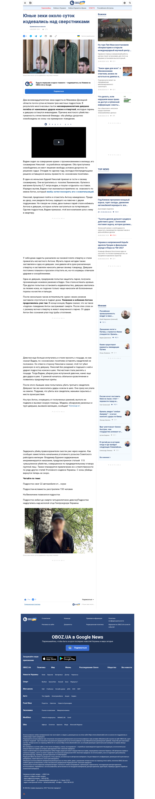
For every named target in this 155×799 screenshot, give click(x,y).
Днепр (67, 675)
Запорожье (59, 675)
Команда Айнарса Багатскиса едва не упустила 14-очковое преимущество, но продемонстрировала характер (112, 253)
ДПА (68, 689)
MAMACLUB (61, 717)
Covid (69, 717)
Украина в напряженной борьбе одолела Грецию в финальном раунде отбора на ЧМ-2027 (113, 245)
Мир (53, 667)
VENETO (92, 8)
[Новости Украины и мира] (76, 605)
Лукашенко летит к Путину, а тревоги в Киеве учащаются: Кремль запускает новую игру (111, 332)
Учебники (50, 689)
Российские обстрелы (105, 8)
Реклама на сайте (48, 624)
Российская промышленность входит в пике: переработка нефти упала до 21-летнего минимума (108, 313)
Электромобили (57, 696)
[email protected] (49, 782)
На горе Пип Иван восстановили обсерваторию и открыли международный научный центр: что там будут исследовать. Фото (114, 48)
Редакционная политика (32, 604)
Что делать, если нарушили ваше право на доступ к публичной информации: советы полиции (108, 100)
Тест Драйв (46, 696)
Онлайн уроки (60, 689)
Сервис (73, 696)
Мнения (102, 305)
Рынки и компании (48, 710)
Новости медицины (48, 717)
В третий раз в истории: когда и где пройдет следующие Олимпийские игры (111, 444)
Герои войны (46, 8)
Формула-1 (74, 682)
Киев (43, 675)
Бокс (66, 682)
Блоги (95, 667)
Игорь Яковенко (105, 353)
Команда (67, 618)
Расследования (86, 667)
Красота (59, 724)
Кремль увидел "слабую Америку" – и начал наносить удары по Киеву (111, 414)
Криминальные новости (38, 26)
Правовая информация (94, 618)
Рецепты (45, 703)
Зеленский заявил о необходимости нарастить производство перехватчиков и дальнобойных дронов (114, 230)
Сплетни (52, 724)
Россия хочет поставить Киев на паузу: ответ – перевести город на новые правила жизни (110, 399)
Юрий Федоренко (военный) (109, 319)
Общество (111, 667)
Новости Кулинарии (65, 703)
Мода (66, 724)
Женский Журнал (76, 724)
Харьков (50, 675)
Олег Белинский (105, 405)
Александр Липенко (106, 450)
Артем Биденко (104, 435)
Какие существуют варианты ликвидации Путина (109, 347)
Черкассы (74, 675)
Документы (68, 624)
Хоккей (60, 682)
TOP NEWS (103, 169)
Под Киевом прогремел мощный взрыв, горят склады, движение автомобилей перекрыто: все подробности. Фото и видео (113, 203)
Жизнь (68, 667)
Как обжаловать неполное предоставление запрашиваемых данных (108, 110)
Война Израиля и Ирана (77, 8)
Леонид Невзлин (105, 420)
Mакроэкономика (63, 710)
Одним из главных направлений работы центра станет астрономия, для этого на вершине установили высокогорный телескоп (113, 56)
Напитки (53, 703)
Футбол (44, 682)
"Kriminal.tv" (74, 406)
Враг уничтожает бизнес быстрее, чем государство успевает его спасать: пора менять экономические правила (111, 429)
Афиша (44, 724)
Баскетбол (52, 682)
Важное (102, 14)
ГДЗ (43, 689)
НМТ (78, 689)
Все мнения (104, 457)
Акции (67, 696)
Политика (41, 667)
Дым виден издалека (106, 209)
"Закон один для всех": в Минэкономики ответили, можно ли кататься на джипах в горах (109, 72)
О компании (46, 618)
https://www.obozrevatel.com (98, 735)
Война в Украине (59, 8)
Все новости (127, 667)
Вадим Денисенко (105, 338)
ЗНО (73, 689)
